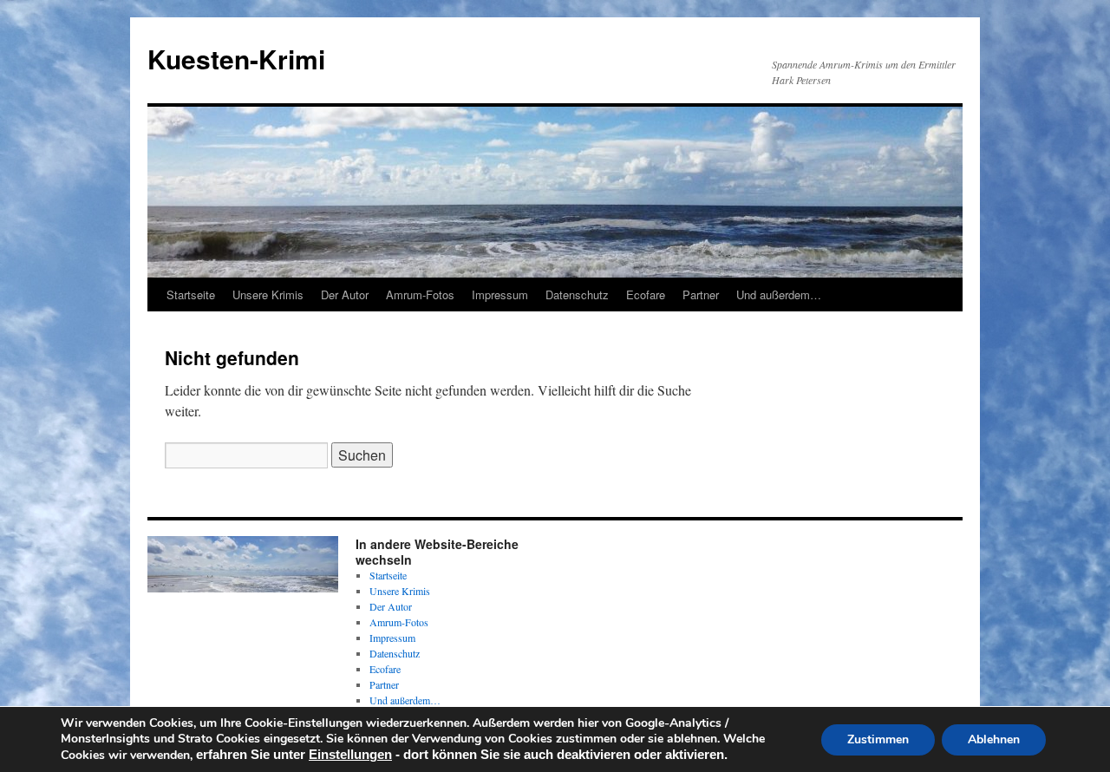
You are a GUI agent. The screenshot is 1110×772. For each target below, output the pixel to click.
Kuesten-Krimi (236, 58)
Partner (700, 294)
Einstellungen (350, 755)
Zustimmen (878, 739)
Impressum (500, 294)
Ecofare (645, 294)
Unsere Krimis (268, 294)
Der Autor (345, 294)
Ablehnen (994, 739)
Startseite (190, 294)
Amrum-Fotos (420, 294)
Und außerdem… (778, 294)
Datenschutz (577, 294)
